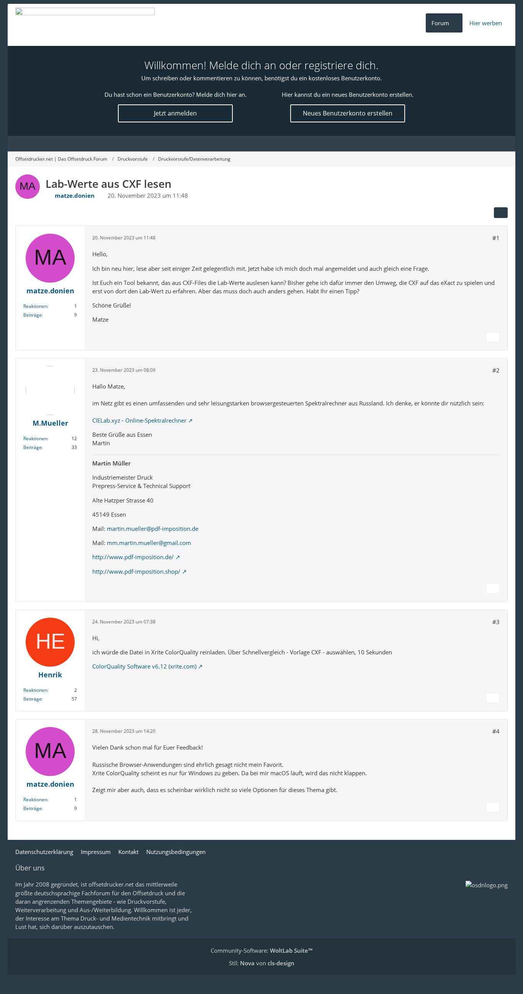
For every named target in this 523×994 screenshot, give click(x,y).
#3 (496, 622)
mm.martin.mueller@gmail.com (149, 543)
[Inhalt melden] (493, 337)
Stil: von (261, 963)
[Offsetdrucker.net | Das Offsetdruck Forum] (85, 25)
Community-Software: (261, 950)
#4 (496, 731)
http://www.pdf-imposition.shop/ (136, 571)
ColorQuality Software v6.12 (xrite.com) (144, 666)
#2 (496, 370)
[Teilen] (501, 212)
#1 (496, 238)
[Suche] (500, 143)
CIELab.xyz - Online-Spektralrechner (139, 420)
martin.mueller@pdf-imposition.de (152, 528)
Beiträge (32, 315)
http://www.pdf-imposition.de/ (133, 557)
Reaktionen (35, 306)
